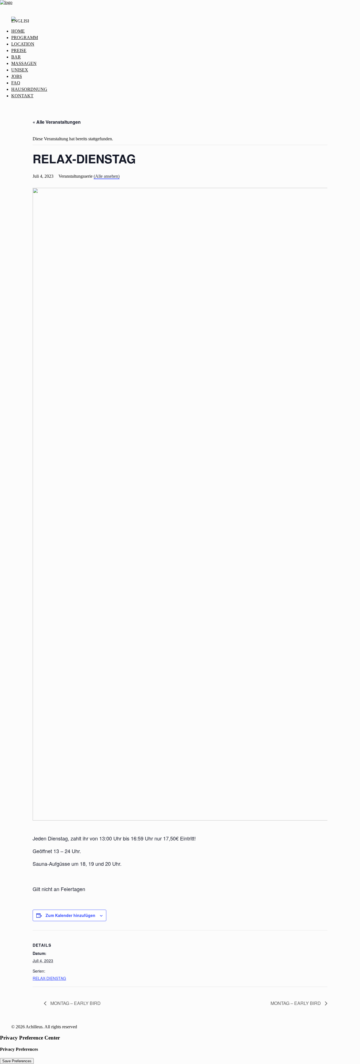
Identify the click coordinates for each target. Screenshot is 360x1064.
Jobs (16, 76)
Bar (16, 57)
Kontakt (22, 95)
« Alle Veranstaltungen (57, 122)
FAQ (15, 82)
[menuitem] (185, 31)
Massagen (24, 63)
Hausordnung (29, 89)
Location (22, 44)
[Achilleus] (180, 6)
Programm (24, 37)
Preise (18, 50)
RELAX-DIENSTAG (49, 978)
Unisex (19, 69)
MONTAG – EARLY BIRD (75, 1003)
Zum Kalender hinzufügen (70, 915)
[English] (20, 22)
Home (18, 31)
